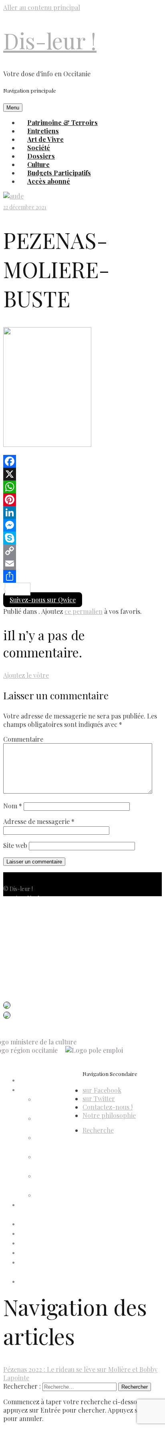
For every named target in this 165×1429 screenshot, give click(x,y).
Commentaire (23, 739)
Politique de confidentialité (36, 908)
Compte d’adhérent (43, 1090)
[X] (82, 474)
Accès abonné (48, 181)
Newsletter (17, 946)
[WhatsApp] (82, 486)
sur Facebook (101, 1090)
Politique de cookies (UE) (34, 917)
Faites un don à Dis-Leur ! (50, 1234)
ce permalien (83, 611)
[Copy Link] (82, 550)
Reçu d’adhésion (55, 1195)
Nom (12, 806)
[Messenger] (82, 525)
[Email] (82, 563)
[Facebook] (82, 461)
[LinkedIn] (82, 512)
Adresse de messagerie (38, 821)
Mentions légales (23, 898)
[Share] (82, 576)
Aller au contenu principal (41, 7)
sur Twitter (98, 1098)
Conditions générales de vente (40, 927)
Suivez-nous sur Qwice (43, 599)
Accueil (28, 1080)
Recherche (98, 1130)
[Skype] (82, 538)
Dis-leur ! (50, 40)
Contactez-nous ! (107, 1107)
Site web (15, 845)
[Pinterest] (82, 499)
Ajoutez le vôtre (26, 675)
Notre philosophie (109, 1115)
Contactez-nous (23, 937)
